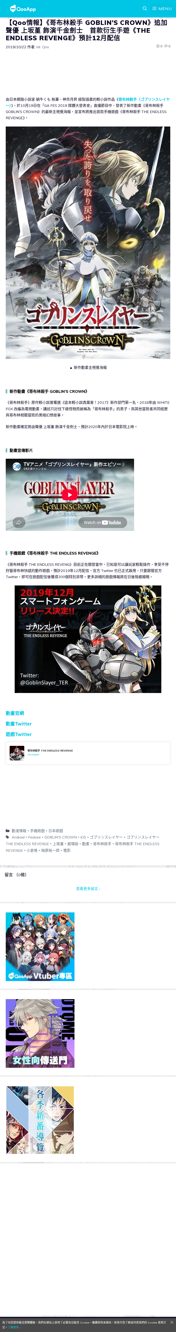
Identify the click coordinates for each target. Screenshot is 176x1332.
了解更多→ (15, 1327)
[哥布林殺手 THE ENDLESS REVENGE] (88, 753)
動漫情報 (19, 830)
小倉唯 (32, 850)
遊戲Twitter (19, 734)
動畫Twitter (19, 724)
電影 (67, 850)
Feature (34, 837)
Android (18, 837)
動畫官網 (15, 713)
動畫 (85, 843)
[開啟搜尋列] (145, 9)
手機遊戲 (37, 830)
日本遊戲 (55, 830)
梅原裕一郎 (50, 850)
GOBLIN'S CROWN (60, 837)
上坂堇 (58, 843)
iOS (83, 837)
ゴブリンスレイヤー (106, 837)
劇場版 (72, 843)
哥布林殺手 (102, 843)
